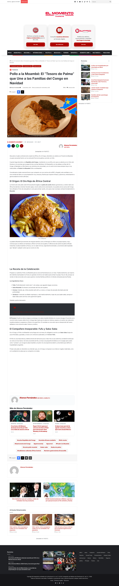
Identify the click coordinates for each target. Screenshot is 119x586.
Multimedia (96, 52)
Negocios (57, 52)
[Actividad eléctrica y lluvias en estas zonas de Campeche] (48, 554)
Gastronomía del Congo (23, 443)
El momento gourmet (29, 61)
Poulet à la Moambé (63, 443)
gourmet (50, 443)
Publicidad (106, 52)
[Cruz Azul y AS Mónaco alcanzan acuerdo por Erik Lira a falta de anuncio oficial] (70, 554)
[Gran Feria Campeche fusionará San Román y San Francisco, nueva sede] (85, 82)
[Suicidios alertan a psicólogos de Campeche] (85, 97)
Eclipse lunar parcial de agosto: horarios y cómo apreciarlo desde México (63, 427)
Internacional (37, 52)
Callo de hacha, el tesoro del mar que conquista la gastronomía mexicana (63, 528)
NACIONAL (101, 558)
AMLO (80, 552)
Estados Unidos (107, 555)
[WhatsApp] (17, 146)
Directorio (66, 580)
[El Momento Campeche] (59, 14)
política (81, 560)
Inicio (12, 61)
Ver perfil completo (43, 398)
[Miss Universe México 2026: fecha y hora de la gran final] (48, 561)
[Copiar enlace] (21, 146)
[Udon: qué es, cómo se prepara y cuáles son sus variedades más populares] (20, 519)
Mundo (89, 558)
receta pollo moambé (30, 447)
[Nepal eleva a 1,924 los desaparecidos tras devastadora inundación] (59, 568)
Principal (87, 560)
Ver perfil (67, 147)
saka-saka (44, 447)
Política (48, 52)
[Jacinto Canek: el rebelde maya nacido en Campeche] (85, 90)
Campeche (92, 552)
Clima (109, 552)
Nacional (27, 52)
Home (51, 580)
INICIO (9, 52)
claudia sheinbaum (101, 552)
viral (98, 560)
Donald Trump (89, 555)
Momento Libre (85, 52)
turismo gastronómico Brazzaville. (56, 450)
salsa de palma (56, 447)
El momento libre (18, 61)
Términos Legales (58, 580)
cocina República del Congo (26, 440)
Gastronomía (37, 66)
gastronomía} (39, 443)
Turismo (65, 52)
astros (86, 552)
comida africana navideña (48, 440)
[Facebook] (9, 146)
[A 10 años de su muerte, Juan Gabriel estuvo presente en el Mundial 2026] (70, 568)
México (94, 558)
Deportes (74, 52)
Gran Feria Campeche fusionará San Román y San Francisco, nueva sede (100, 81)
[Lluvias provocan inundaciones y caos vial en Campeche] (85, 75)
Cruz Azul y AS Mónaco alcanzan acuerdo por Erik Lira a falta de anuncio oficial (20, 427)
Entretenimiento (98, 555)
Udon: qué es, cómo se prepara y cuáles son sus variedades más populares (19, 528)
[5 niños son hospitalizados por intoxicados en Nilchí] (85, 68)
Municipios (17, 52)
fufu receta (63, 440)
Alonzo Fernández (15, 87)
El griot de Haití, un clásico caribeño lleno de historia (29, 312)
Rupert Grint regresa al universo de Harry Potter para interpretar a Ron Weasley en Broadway (41, 428)
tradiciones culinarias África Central (29, 450)
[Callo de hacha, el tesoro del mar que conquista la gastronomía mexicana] (65, 519)
